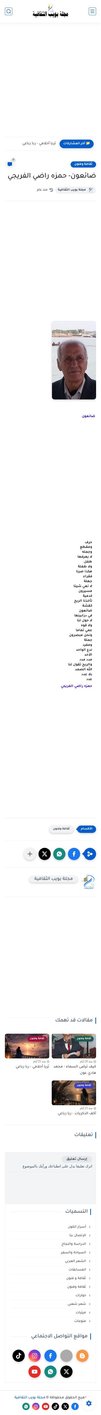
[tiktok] (19, 1356)
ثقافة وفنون (83, 164)
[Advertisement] (50, 82)
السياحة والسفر (74, 1253)
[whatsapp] (50, 1372)
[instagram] (34, 1356)
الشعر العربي (76, 1261)
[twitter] (66, 1372)
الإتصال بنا (78, 1235)
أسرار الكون (77, 1227)
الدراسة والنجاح (74, 1244)
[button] (50, 698)
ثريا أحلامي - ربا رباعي (39, 144)
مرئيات (81, 1313)
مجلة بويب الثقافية (72, 190)
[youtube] (34, 1372)
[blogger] (82, 1356)
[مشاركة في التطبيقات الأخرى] (30, 854)
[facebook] (50, 1356)
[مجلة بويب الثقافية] (50, 11)
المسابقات (78, 1270)
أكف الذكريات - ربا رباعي (77, 1114)
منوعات (80, 1321)
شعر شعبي (77, 1304)
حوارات (81, 1295)
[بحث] (8, 11)
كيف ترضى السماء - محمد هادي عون (74, 1070)
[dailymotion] (66, 1356)
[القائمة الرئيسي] (92, 11)
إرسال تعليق (76, 1159)
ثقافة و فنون (76, 1278)
